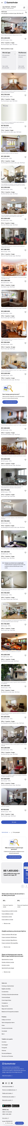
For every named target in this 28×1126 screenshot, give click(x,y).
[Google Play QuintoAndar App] (6, 1106)
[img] (14, 25)
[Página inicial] (11, 2)
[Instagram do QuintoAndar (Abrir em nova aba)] (6, 1083)
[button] (9, 60)
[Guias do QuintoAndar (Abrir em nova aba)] (9, 1083)
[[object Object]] (19, 870)
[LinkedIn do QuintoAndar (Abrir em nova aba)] (12, 1083)
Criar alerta (20, 1123)
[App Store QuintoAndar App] (15, 1106)
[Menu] (2, 2)
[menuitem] (5, 832)
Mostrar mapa (10, 1123)
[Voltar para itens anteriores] (22, 886)
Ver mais (14, 822)
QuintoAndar (5, 832)
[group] (14, 31)
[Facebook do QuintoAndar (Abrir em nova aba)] (3, 1083)
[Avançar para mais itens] (26, 886)
